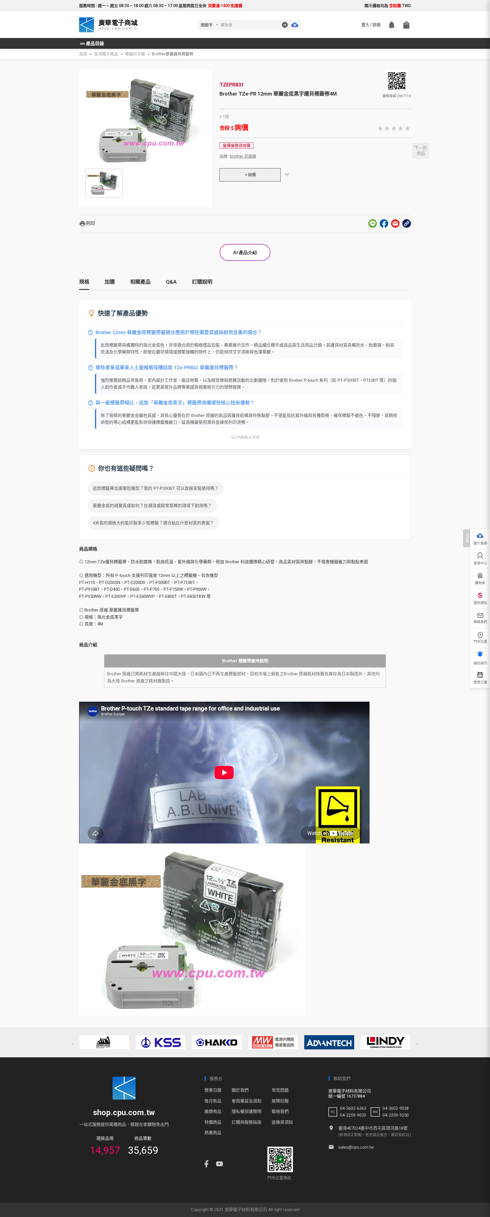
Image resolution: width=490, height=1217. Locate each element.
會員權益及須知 (246, 1101)
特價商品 (212, 1122)
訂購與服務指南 (246, 1122)
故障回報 (280, 1101)
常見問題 (280, 1090)
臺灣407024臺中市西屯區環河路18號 (372, 1128)
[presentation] (73, 1043)
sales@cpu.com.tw (356, 1147)
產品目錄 (91, 43)
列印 (87, 223)
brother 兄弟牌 (243, 156)
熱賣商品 (212, 1132)
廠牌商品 (212, 1111)
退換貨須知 (282, 1122)
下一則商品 (420, 150)
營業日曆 (212, 1090)
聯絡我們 (280, 1111)
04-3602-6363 (353, 1108)
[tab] (84, 284)
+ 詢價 (250, 174)
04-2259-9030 (353, 1115)
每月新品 (212, 1101)
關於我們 (240, 1090)
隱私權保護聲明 (246, 1111)
